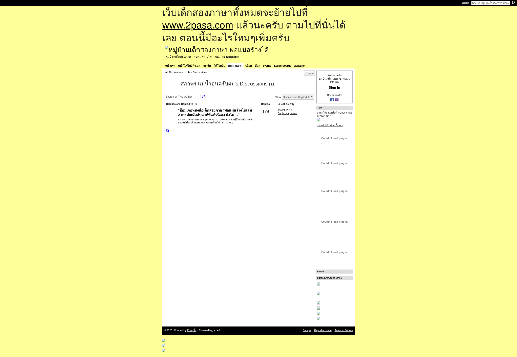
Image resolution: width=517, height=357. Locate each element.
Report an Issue (323, 330)
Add (311, 73)
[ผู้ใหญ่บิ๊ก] (171, 117)
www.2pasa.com (197, 24)
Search (513, 2)
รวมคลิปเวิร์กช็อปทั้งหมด (330, 125)
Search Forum (204, 97)
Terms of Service (344, 330)
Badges (307, 330)
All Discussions (174, 72)
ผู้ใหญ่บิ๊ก (192, 330)
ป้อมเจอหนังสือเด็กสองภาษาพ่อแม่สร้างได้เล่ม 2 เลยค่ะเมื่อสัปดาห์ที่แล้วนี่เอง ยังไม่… (215, 112)
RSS (167, 131)
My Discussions (197, 72)
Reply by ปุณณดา (287, 113)
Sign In (465, 2)
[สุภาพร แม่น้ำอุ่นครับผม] (171, 90)
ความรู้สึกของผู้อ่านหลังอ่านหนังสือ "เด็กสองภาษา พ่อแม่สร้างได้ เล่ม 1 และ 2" (215, 121)
